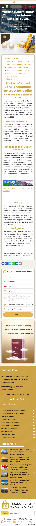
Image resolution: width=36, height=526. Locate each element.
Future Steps (12, 76)
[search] (20, 6)
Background (11, 79)
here (28, 255)
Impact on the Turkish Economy (19, 73)
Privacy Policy (12, 394)
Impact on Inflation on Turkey (18, 70)
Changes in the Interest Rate (18, 67)
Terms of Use (24, 394)
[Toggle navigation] (2, 6)
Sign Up (5, 513)
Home (14, 24)
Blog (22, 24)
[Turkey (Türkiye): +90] (5, 286)
